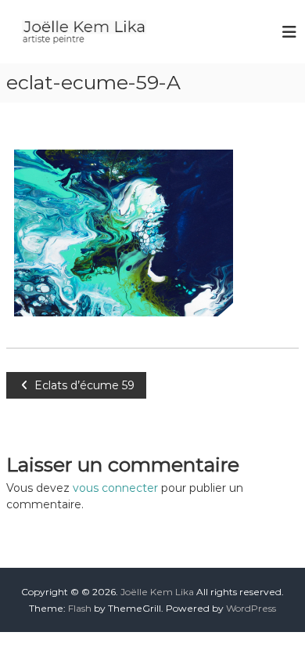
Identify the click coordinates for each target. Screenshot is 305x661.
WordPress (251, 608)
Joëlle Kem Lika (157, 592)
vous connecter (115, 488)
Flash (80, 608)
